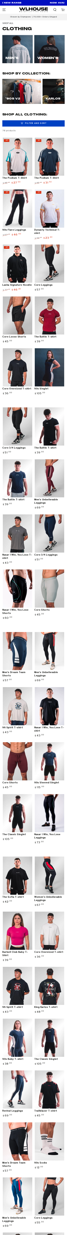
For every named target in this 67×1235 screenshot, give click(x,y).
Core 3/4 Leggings (14, 448)
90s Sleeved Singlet (46, 782)
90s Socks (40, 1162)
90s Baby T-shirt (13, 1059)
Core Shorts (42, 610)
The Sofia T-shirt (13, 897)
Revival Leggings (12, 1111)
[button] (55, 9)
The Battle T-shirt (45, 336)
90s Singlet (41, 388)
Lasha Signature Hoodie (17, 285)
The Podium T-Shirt (14, 178)
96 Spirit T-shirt (12, 727)
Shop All (8, 23)
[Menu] (4, 9)
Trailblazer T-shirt (45, 1111)
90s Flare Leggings (14, 230)
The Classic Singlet (14, 834)
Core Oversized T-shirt (16, 388)
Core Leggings (43, 285)
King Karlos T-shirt (45, 1007)
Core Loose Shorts (14, 336)
